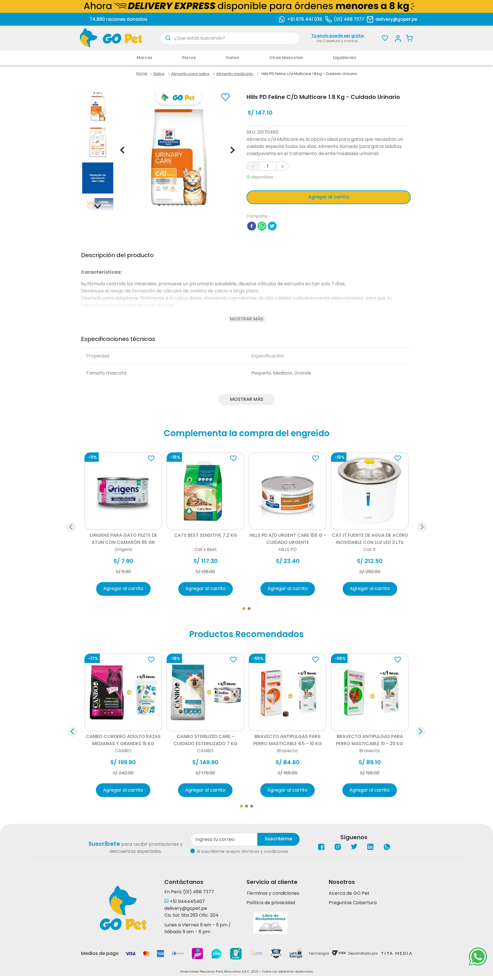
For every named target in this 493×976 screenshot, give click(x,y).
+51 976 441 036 (304, 19)
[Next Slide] (421, 732)
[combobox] (230, 38)
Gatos (158, 73)
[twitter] (272, 227)
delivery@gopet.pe (396, 19)
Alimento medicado (234, 73)
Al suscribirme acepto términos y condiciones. (243, 851)
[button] (71, 527)
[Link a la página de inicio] (142, 73)
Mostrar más (246, 319)
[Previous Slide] (72, 732)
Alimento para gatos (190, 73)
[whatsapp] (261, 227)
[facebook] (251, 227)
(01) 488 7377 (349, 19)
